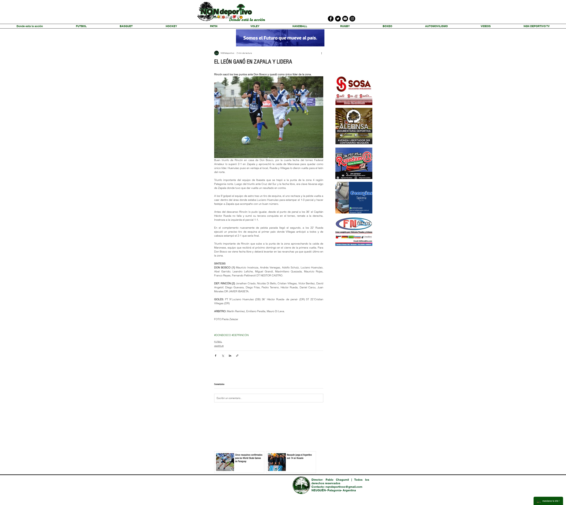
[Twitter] (338, 19)
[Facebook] (331, 19)
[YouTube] (345, 19)
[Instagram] (352, 19)
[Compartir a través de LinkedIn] (230, 355)
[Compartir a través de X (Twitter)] (222, 355)
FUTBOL (218, 341)
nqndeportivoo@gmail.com (343, 486)
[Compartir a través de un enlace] (237, 355)
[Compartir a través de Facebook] (215, 355)
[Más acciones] (321, 53)
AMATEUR (219, 346)
